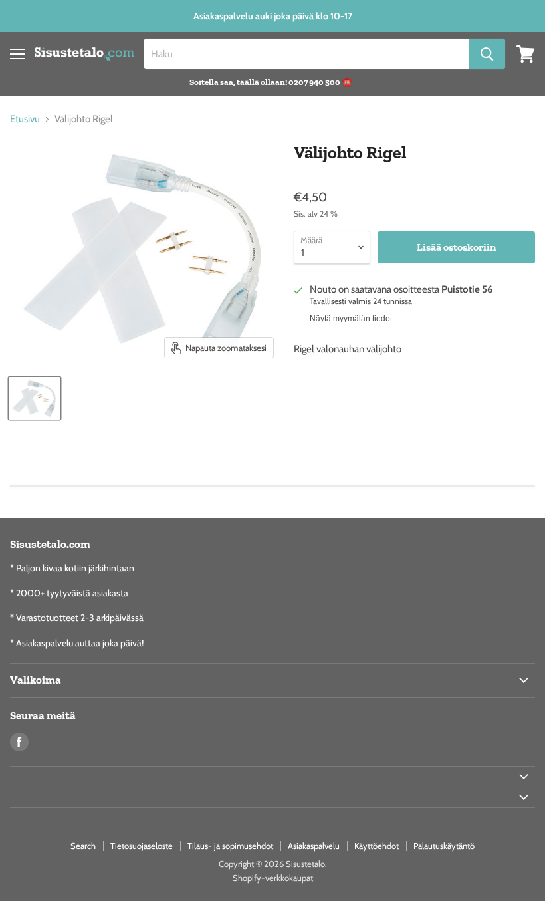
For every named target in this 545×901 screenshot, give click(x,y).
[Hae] (487, 54)
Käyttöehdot (376, 845)
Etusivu (25, 119)
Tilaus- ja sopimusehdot (230, 845)
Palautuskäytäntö (444, 845)
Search (83, 845)
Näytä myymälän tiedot (351, 318)
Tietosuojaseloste (141, 845)
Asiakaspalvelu (314, 845)
